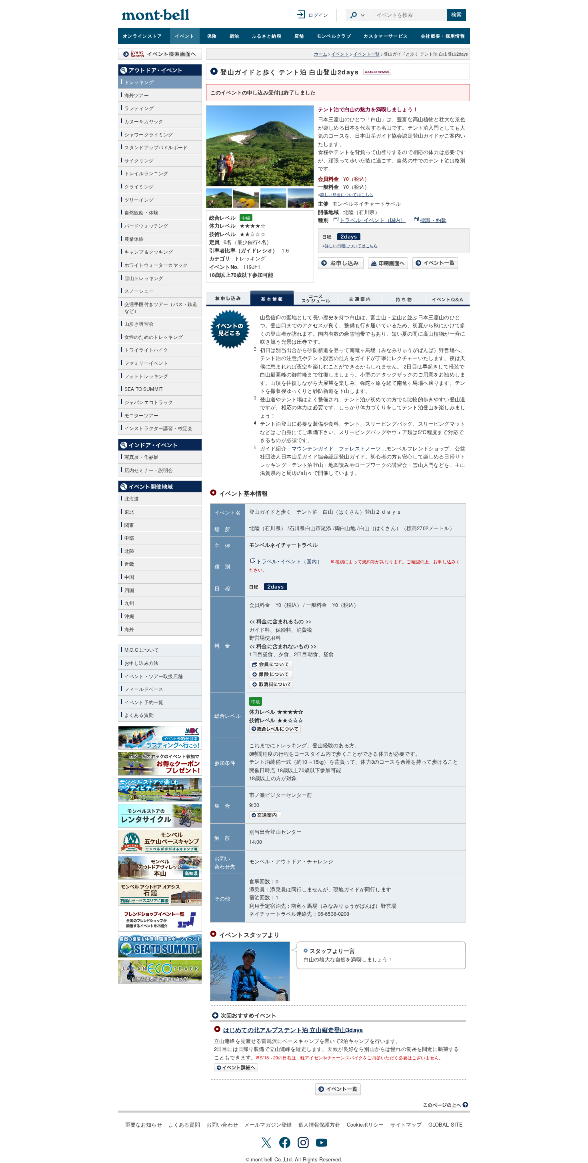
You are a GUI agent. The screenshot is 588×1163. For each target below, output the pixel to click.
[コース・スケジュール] (316, 298)
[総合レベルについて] (355, 729)
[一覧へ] (435, 267)
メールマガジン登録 (268, 1124)
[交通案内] (360, 298)
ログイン (318, 14)
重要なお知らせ (143, 1124)
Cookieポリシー (365, 1124)
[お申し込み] (228, 298)
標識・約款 (433, 220)
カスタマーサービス (386, 35)
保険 (212, 35)
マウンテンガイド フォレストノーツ (336, 448)
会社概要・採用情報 (443, 35)
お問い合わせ (222, 1124)
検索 (456, 15)
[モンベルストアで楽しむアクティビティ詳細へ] (160, 790)
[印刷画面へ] (388, 267)
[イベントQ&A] (448, 298)
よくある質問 (184, 1124)
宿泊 (235, 35)
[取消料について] (355, 685)
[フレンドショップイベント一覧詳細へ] (160, 920)
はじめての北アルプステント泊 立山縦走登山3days (293, 1030)
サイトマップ (406, 1124)
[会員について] (355, 665)
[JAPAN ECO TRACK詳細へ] (160, 972)
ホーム (320, 54)
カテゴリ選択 (358, 15)
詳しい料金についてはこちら (346, 194)
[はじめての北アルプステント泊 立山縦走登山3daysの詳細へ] (338, 1067)
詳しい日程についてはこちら (351, 245)
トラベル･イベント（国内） (373, 220)
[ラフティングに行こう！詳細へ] (160, 738)
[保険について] (355, 675)
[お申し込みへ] (341, 267)
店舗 (299, 35)
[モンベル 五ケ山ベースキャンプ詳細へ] (160, 842)
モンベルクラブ (334, 35)
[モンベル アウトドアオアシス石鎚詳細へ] (160, 894)
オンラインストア (142, 35)
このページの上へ (446, 1105)
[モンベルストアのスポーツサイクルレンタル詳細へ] (160, 816)
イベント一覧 (366, 54)
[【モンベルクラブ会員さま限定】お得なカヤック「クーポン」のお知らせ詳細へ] (160, 764)
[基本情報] (272, 298)
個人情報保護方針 (319, 1124)
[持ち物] (404, 298)
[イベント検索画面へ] (160, 54)
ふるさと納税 (267, 35)
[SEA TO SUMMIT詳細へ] (160, 946)
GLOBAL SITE (445, 1124)
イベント (184, 35)
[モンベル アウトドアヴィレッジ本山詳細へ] (160, 868)
